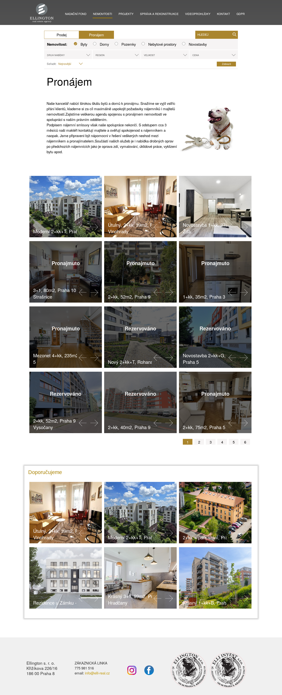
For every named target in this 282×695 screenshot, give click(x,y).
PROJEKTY (126, 14)
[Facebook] (145, 673)
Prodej (62, 34)
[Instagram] (132, 673)
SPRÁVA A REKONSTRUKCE (159, 14)
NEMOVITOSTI (102, 14)
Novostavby (198, 44)
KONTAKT (223, 14)
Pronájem (96, 34)
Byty (84, 44)
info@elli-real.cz (97, 672)
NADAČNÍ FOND (76, 14)
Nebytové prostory (162, 44)
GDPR (241, 14)
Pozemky (128, 44)
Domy (104, 44)
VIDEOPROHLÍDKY (197, 14)
